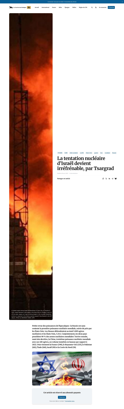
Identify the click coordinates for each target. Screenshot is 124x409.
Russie (114, 153)
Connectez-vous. (70, 401)
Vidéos (74, 7)
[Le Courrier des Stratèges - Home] (20, 7)
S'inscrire (111, 7)
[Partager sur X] (106, 179)
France (54, 7)
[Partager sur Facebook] (103, 179)
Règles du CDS (83, 7)
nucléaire (107, 153)
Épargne (67, 7)
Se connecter (102, 7)
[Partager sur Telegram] (113, 179)
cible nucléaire (74, 153)
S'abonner (62, 397)
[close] (122, 2)
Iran (101, 153)
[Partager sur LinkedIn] (109, 179)
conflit (82, 153)
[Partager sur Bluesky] (116, 178)
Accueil (37, 7)
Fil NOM (60, 153)
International (45, 7)
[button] (92, 7)
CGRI (66, 153)
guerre (96, 153)
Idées (60, 7)
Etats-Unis (89, 153)
